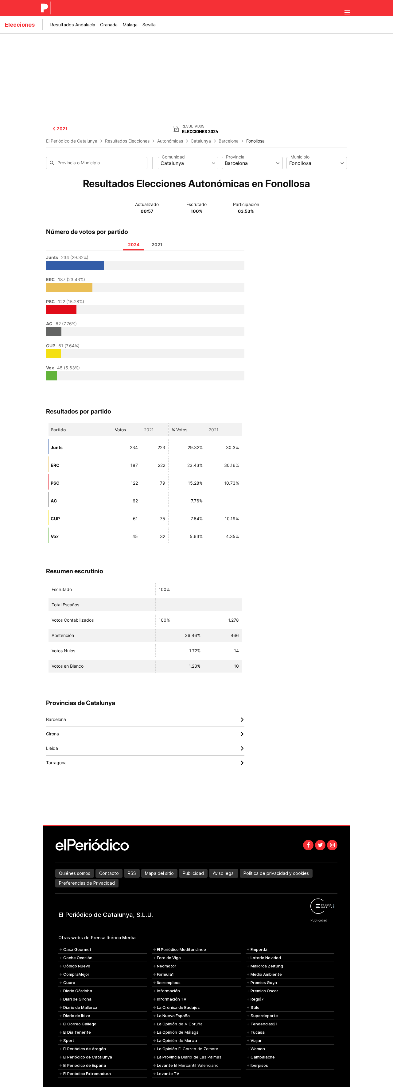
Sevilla (149, 25)
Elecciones (20, 24)
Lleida (145, 748)
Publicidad (193, 873)
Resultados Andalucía (72, 25)
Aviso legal (224, 873)
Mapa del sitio (159, 873)
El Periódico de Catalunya (71, 140)
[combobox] (188, 163)
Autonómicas (170, 140)
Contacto (109, 873)
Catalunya (201, 140)
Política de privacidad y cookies (276, 873)
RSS (132, 873)
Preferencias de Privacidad (87, 883)
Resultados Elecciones (127, 140)
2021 (62, 128)
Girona (145, 734)
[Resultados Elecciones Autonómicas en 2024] (196, 128)
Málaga (130, 25)
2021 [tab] (157, 244)
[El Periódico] (45, 8)
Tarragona (145, 763)
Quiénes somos (74, 873)
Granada (109, 25)
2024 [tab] (133, 244)
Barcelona (229, 140)
